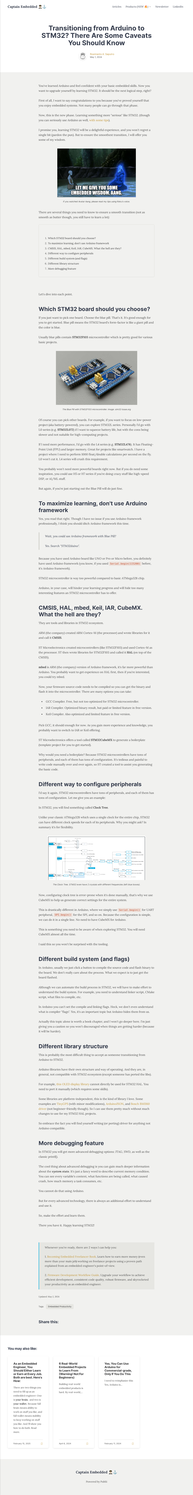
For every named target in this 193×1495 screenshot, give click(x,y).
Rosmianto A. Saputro (102, 54)
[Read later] (42, 1443)
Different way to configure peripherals (70, 253)
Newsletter (162, 6)
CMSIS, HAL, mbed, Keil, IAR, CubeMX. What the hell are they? (84, 248)
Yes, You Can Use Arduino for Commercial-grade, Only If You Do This (118, 1369)
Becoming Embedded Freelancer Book (71, 1256)
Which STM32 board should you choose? (72, 238)
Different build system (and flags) (67, 258)
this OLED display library (72, 1084)
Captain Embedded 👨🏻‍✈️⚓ (27, 7)
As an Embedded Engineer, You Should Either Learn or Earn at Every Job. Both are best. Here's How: (28, 1372)
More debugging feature (62, 268)
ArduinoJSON (115, 1104)
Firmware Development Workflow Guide (73, 1275)
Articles (116, 6)
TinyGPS (62, 1104)
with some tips (99, 120)
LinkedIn (178, 6)
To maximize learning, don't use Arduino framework (78, 243)
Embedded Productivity (59, 1306)
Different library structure (63, 263)
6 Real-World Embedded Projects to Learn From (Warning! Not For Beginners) (72, 1370)
